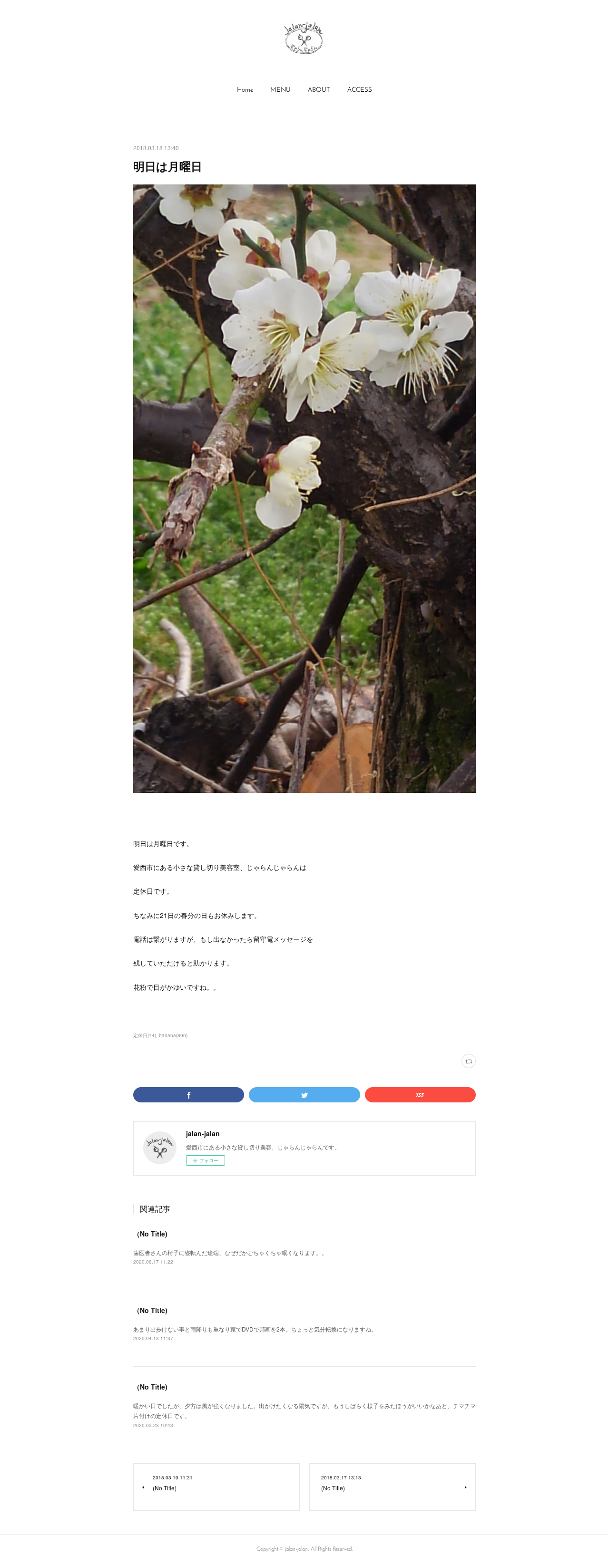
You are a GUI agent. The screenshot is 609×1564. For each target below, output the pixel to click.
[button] (245, 90)
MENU (280, 90)
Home (245, 90)
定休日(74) (144, 1035)
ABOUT (319, 90)
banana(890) (173, 1035)
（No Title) (150, 1233)
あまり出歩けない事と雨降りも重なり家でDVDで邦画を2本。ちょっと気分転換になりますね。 (255, 1329)
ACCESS (359, 90)
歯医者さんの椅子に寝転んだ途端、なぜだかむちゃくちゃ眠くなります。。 (230, 1252)
